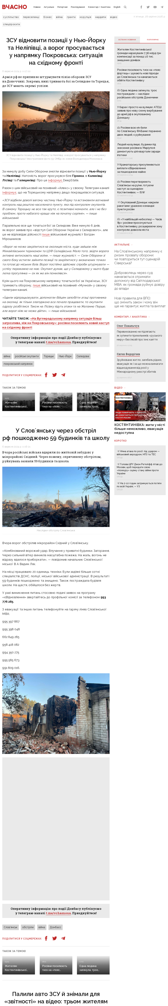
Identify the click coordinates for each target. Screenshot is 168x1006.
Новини (37, 7)
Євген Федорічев (128, 354)
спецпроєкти (11, 24)
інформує (55, 180)
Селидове (83, 356)
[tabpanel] (140, 141)
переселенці (31, 17)
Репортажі (62, 7)
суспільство (11, 17)
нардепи (100, 17)
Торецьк (49, 356)
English (117, 7)
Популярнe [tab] (153, 40)
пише (46, 234)
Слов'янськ (10, 927)
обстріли (28, 927)
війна (59, 17)
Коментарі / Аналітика (99, 7)
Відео (118, 387)
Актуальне (49, 7)
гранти (71, 17)
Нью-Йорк (65, 356)
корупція (85, 17)
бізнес (47, 17)
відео (113, 17)
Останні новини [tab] (127, 40)
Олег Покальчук (128, 325)
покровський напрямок (18, 363)
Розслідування (78, 7)
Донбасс (55, 927)
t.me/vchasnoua (58, 342)
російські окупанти (27, 356)
